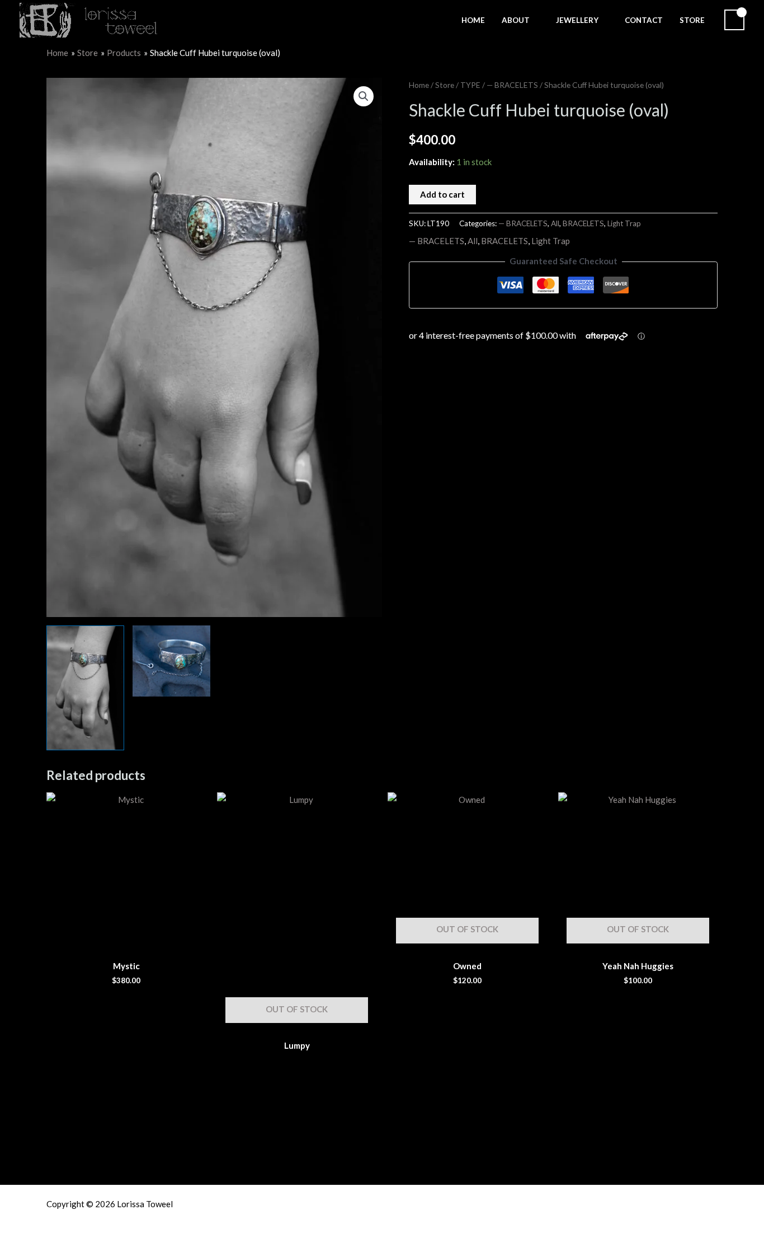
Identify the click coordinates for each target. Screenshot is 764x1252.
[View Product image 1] (85, 687)
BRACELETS (583, 223)
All (555, 223)
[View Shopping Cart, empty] (734, 20)
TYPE (470, 85)
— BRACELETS (512, 85)
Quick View (126, 942)
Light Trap (624, 223)
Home (419, 85)
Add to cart (442, 194)
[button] (534, 20)
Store (444, 85)
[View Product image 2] (171, 661)
